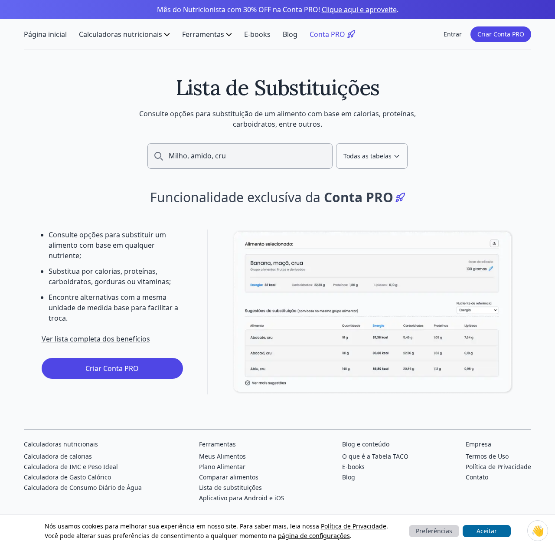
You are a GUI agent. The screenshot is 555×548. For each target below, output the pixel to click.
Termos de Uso (487, 456)
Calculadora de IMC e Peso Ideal (71, 467)
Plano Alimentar (222, 467)
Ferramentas (203, 34)
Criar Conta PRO (500, 34)
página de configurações (314, 536)
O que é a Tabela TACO (375, 456)
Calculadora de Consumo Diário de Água (83, 487)
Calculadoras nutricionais (120, 34)
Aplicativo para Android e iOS (241, 498)
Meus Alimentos (222, 456)
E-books (257, 34)
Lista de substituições (230, 487)
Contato (477, 477)
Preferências (434, 531)
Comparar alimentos (228, 477)
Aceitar (487, 531)
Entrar (453, 34)
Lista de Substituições (278, 87)
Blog (290, 34)
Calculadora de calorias (58, 456)
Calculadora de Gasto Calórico (67, 477)
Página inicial (45, 34)
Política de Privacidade (353, 526)
